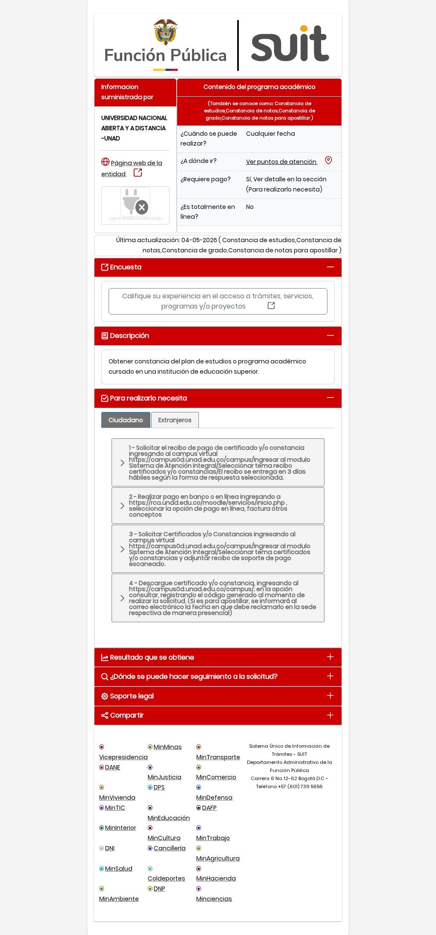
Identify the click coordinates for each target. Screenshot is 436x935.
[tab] (330, 266)
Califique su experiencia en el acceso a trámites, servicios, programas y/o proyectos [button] (217, 301)
